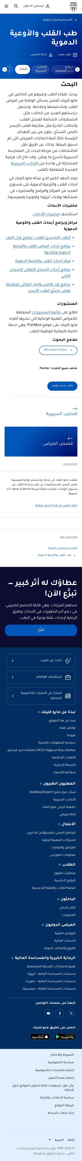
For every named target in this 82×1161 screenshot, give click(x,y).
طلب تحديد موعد (62, 385)
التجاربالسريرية (41, 69)
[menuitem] (65, 69)
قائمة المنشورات (46, 313)
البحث (23, 69)
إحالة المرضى (38, 54)
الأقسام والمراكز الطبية (57, 20)
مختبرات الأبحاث (46, 215)
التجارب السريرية (24, 164)
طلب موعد (64, 54)
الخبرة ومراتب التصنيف (65, 69)
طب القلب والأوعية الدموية (54, 555)
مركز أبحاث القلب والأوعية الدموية (43, 261)
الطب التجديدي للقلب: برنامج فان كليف (38, 238)
